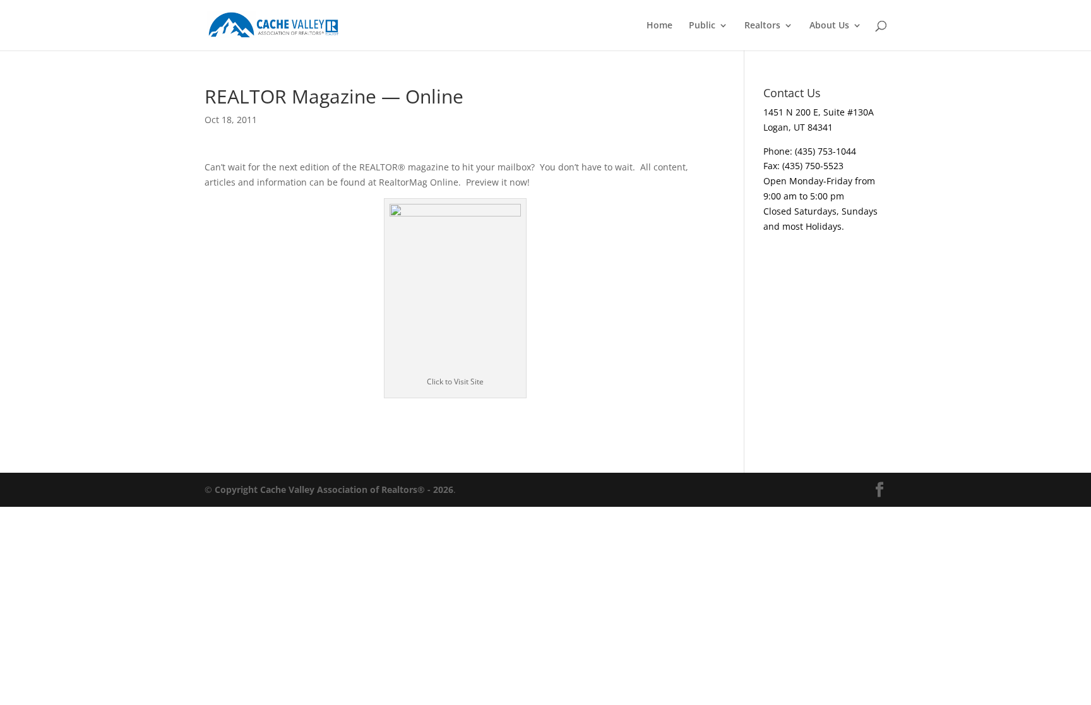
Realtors (762, 26)
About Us (829, 26)
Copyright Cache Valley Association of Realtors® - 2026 (334, 489)
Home (659, 26)
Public (702, 26)
